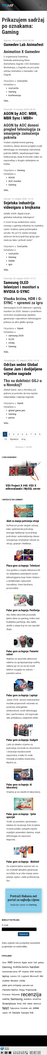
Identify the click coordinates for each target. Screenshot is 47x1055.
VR (10, 1013)
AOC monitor (14, 181)
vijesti (5, 1013)
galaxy (41, 962)
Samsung (16, 999)
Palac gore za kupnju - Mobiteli (22, 861)
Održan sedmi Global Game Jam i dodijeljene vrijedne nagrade (23, 369)
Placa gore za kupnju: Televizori (23, 565)
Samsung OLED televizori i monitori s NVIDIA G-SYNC (21, 287)
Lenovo (13, 976)
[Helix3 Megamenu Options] (40, 5)
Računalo (16, 994)
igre (10, 264)
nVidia (11, 342)
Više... (6, 100)
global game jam (16, 410)
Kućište (38, 971)
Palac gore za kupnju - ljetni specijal (21, 815)
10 (5, 439)
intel (32, 971)
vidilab (36, 1008)
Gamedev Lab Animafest (23, 44)
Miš (41, 976)
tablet (29, 1003)
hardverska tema (9, 971)
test (5, 1008)
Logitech (25, 976)
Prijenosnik (31, 990)
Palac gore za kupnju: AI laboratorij (19, 786)
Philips (22, 990)
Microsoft (34, 976)
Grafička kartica (21, 967)
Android (17, 962)
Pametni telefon (10, 990)
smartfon (37, 999)
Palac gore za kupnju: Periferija (23, 610)
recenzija (31, 994)
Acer (4, 962)
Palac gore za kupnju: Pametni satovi (22, 653)
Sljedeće (14, 439)
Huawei (25, 971)
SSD (24, 1003)
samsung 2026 (16, 335)
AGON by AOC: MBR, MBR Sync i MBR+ (20, 115)
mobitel (6, 980)
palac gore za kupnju (11, 985)
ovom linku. (21, 946)
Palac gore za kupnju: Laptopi (21, 695)
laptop (5, 976)
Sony (19, 1003)
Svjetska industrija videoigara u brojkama (22, 205)
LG (19, 976)
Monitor (14, 980)
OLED (11, 339)
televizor (37, 1003)
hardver (34, 967)
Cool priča (22, 81)
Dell (35, 962)
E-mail (5, 925)
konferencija (14, 95)
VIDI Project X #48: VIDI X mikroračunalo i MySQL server (23, 487)
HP (19, 971)
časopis (16, 1012)
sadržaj (6, 999)
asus (30, 962)
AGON (11, 177)
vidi (30, 1008)
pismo (11, 417)
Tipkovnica (14, 1008)
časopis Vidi (27, 1012)
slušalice (28, 999)
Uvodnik (24, 1008)
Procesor (6, 994)
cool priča (13, 88)
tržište (11, 260)
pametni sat (27, 985)
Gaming (12, 91)
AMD (10, 962)
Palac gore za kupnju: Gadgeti (22, 739)
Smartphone (9, 1003)
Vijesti (20, 328)
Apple (24, 962)
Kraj (23, 439)
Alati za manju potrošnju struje (22, 521)
